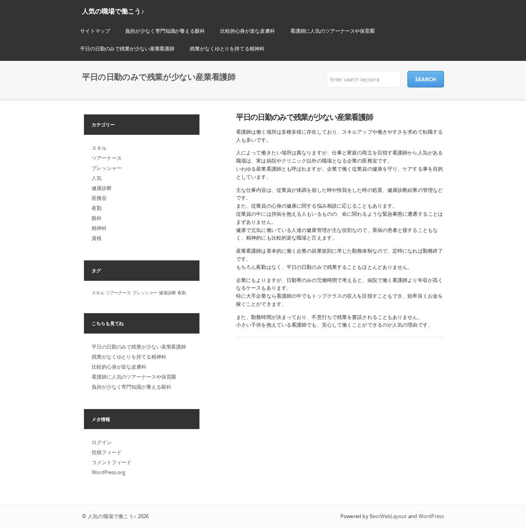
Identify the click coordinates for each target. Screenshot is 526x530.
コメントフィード (111, 462)
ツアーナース (106, 157)
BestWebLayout (388, 516)
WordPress (431, 516)
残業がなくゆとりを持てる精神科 (227, 48)
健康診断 (102, 187)
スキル (99, 147)
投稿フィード (106, 452)
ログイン (102, 442)
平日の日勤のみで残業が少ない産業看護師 (127, 48)
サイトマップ (95, 30)
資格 (97, 238)
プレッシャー (106, 167)
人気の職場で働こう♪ (113, 11)
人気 (97, 177)
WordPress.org (108, 472)
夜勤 (97, 208)
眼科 (97, 218)
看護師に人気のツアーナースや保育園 (332, 30)
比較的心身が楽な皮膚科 (247, 30)
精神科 (99, 228)
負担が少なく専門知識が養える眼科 (164, 30)
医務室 (99, 198)
